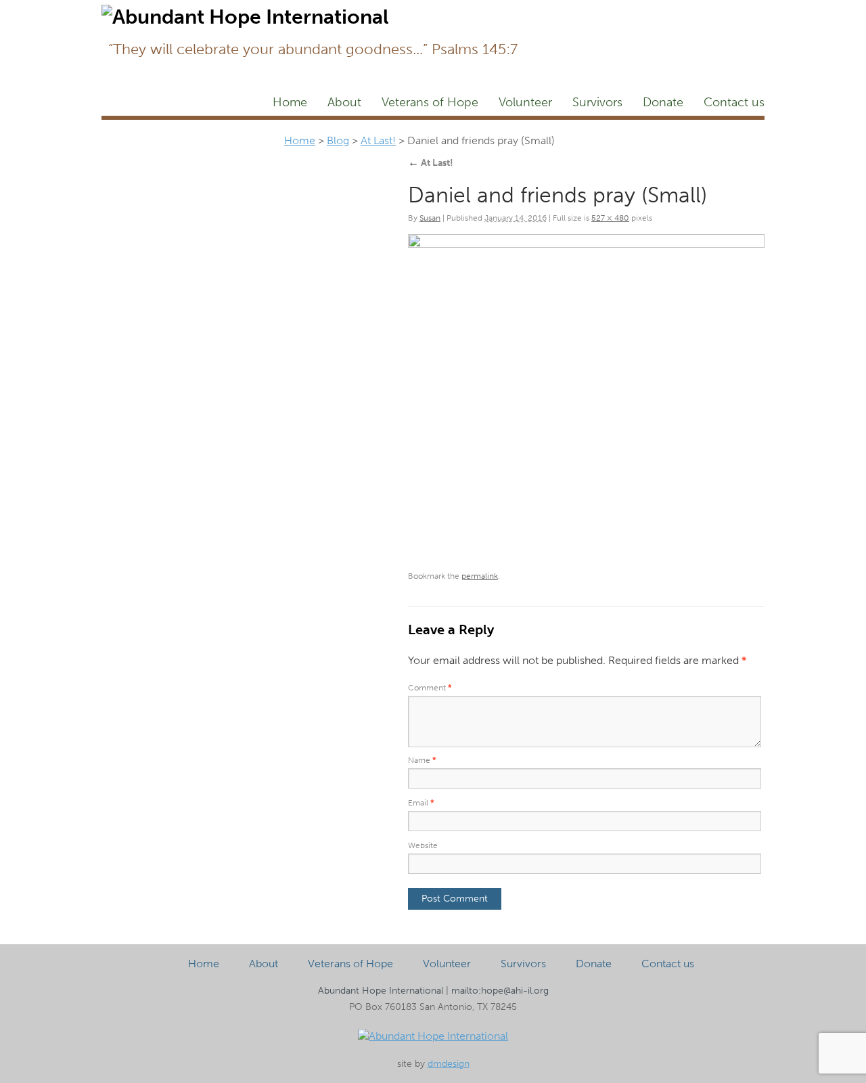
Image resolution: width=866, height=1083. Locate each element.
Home (290, 102)
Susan (429, 218)
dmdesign (449, 1063)
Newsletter (584, 11)
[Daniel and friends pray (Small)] (586, 396)
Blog (704, 11)
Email (421, 803)
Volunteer (525, 102)
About (344, 102)
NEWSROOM (651, 11)
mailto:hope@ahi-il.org (500, 990)
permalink (479, 576)
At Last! (378, 140)
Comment (430, 687)
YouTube (746, 11)
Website (423, 845)
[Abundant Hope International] (433, 1036)
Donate (663, 102)
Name (422, 760)
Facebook (538, 11)
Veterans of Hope (430, 102)
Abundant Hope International (380, 990)
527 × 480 (610, 218)
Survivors (597, 102)
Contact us (734, 102)
